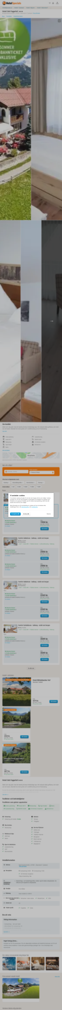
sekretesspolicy (25, 507)
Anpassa (49, 514)
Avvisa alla (26, 514)
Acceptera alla (15, 514)
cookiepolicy (35, 507)
